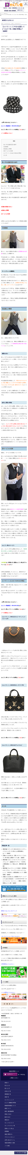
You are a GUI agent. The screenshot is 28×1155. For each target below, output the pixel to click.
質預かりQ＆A (8, 1114)
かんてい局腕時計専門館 (10, 1102)
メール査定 (7, 1145)
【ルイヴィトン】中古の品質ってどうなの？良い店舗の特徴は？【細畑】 (13, 15)
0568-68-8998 (10, 11)
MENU (25, 4)
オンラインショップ (9, 1099)
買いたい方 (7, 1088)
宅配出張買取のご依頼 (10, 1142)
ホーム (1, 13)
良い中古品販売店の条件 (10, 144)
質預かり (7, 1082)
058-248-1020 (7, 1021)
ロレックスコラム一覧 (10, 1125)
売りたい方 (7, 1085)
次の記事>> (11, 1061)
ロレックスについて (9, 1122)
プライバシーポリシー (10, 1137)
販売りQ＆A (7, 1117)
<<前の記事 (4, 1061)
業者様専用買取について (10, 1105)
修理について (8, 1108)
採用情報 (7, 1131)
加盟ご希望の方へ (9, 1134)
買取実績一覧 (8, 1094)
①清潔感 (6, 146)
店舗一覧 (7, 1097)
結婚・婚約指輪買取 (9, 1111)
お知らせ (5, 13)
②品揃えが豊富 (8, 148)
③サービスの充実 (8, 151)
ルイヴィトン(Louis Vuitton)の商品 (12, 153)
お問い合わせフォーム (10, 1140)
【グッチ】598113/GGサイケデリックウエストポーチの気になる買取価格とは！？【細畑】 (14, 851)
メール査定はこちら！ (7, 133)
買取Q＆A (7, 1119)
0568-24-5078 (7, 1040)
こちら (20, 129)
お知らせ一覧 (8, 1091)
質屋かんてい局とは (9, 1128)
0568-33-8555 (7, 1058)
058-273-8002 (7, 1030)
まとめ (5, 155)
